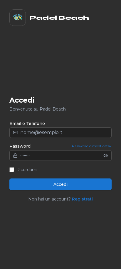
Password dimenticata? (92, 146)
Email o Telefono (27, 123)
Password (20, 146)
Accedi (60, 184)
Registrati (82, 199)
